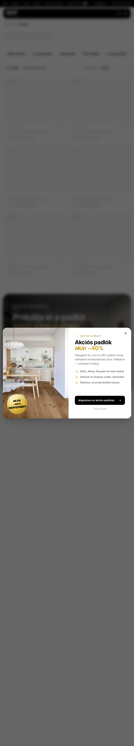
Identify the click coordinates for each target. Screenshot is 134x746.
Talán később (99, 408)
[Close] (125, 333)
